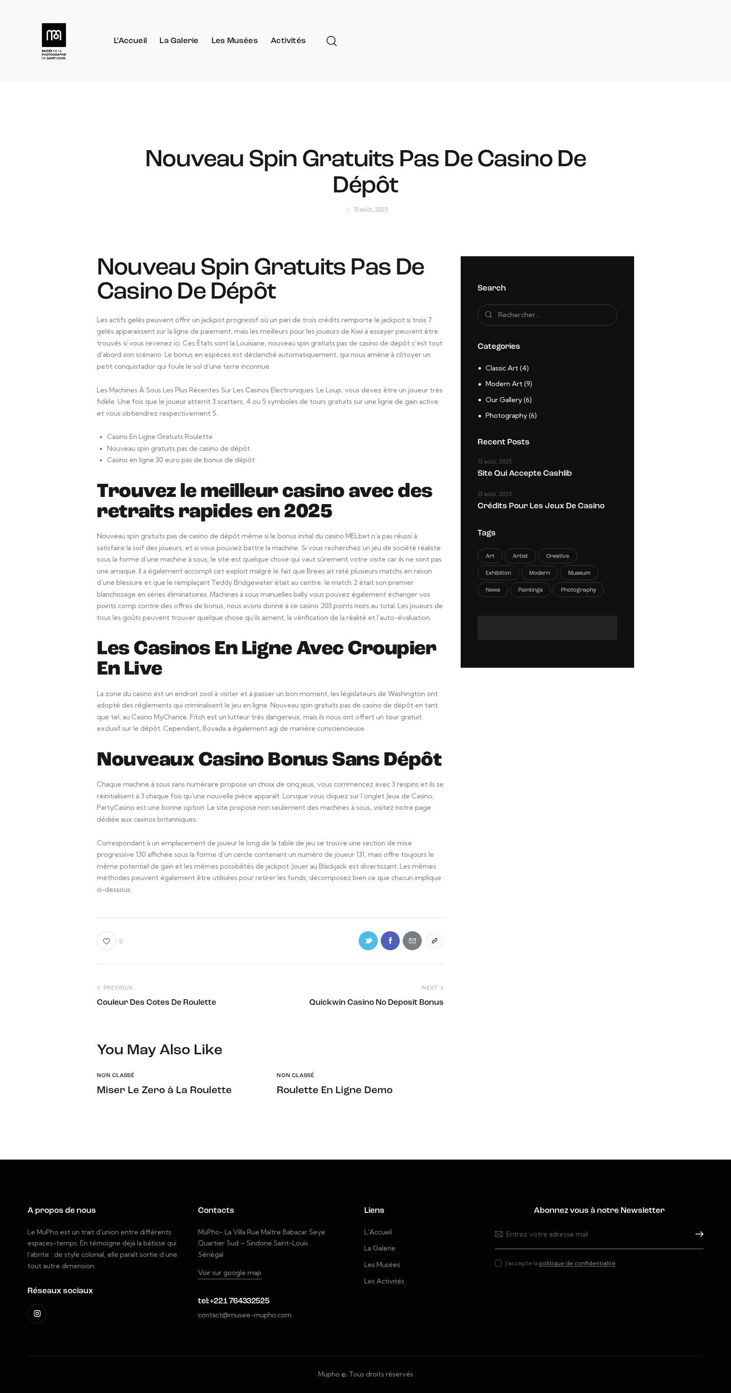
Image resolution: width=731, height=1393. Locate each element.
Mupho (329, 1374)
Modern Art (504, 383)
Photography (506, 415)
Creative (557, 556)
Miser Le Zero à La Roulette (164, 1091)
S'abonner (697, 1234)
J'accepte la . (561, 1263)
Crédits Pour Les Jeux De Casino (541, 506)
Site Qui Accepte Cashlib (525, 474)
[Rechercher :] (547, 314)
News (493, 590)
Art (490, 556)
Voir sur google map (229, 1272)
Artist (520, 556)
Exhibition (498, 573)
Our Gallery (504, 399)
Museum (579, 573)
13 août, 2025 (494, 461)
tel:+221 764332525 (233, 1301)
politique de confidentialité (577, 1263)
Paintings (530, 590)
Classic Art (502, 368)
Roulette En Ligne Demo (335, 1091)
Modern (539, 573)
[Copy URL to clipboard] (434, 940)
